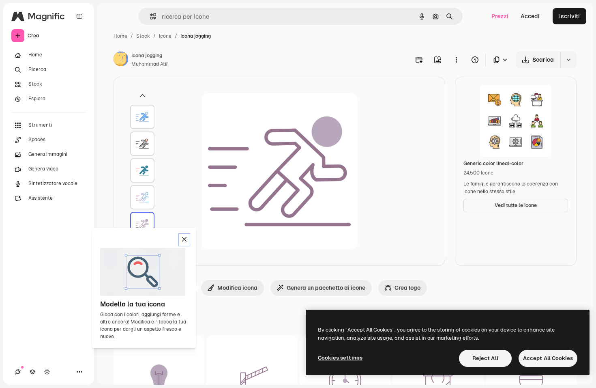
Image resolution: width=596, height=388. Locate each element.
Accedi (530, 16)
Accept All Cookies (548, 358)
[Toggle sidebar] (79, 16)
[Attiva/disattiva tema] (47, 371)
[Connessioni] (17, 371)
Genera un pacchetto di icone (326, 287)
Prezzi (499, 16)
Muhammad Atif (149, 64)
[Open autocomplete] (150, 16)
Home (120, 36)
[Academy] (32, 371)
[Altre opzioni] (456, 60)
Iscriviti (569, 16)
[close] (184, 240)
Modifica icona (237, 287)
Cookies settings (340, 357)
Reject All (485, 358)
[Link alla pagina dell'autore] (121, 60)
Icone (165, 36)
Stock (143, 36)
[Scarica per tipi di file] (500, 60)
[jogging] (142, 117)
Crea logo (407, 287)
